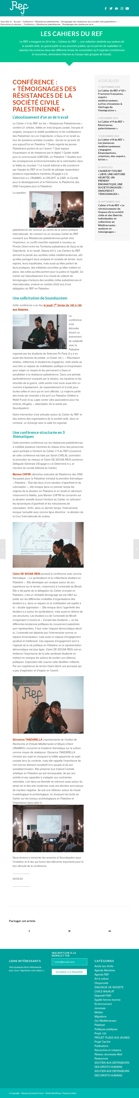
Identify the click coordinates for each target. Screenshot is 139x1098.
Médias (98, 1012)
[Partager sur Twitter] (69, 931)
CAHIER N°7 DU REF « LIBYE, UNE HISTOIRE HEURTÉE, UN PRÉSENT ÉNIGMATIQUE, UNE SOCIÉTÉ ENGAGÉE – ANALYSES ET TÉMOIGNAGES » (111, 182)
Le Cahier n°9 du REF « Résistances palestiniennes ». (111, 125)
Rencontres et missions (107, 1050)
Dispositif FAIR (102, 995)
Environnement (103, 1004)
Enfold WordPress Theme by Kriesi (60, 1093)
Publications (101, 1046)
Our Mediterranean (105, 1020)
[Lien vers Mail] (116, 8)
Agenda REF (101, 974)
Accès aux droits (103, 966)
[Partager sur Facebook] (29, 931)
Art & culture (101, 978)
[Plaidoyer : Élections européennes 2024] (3, 549)
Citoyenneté (101, 983)
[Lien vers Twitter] (111, 8)
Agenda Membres (104, 970)
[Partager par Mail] (110, 931)
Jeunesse (100, 1008)
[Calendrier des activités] (136, 549)
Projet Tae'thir (102, 1041)
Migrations (100, 1016)
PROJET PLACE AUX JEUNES (112, 1037)
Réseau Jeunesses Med (108, 1054)
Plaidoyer (99, 1025)
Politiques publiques (105, 1029)
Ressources (101, 1058)
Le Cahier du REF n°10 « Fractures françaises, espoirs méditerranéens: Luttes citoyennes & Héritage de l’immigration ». (112, 100)
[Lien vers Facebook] (105, 8)
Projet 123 (100, 1033)
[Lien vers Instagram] (122, 8)
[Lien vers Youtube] (127, 8)
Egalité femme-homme (107, 999)
